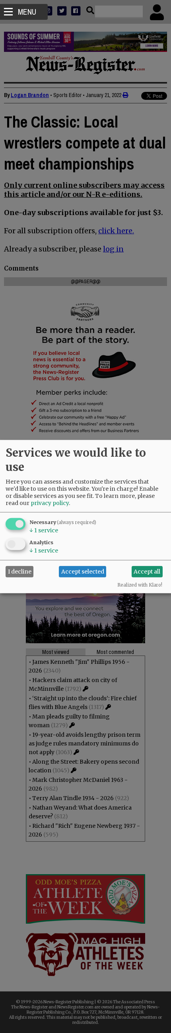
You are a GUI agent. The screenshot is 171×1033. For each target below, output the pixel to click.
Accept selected (82, 571)
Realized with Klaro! (139, 584)
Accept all (147, 571)
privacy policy (50, 502)
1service (43, 530)
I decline (19, 571)
